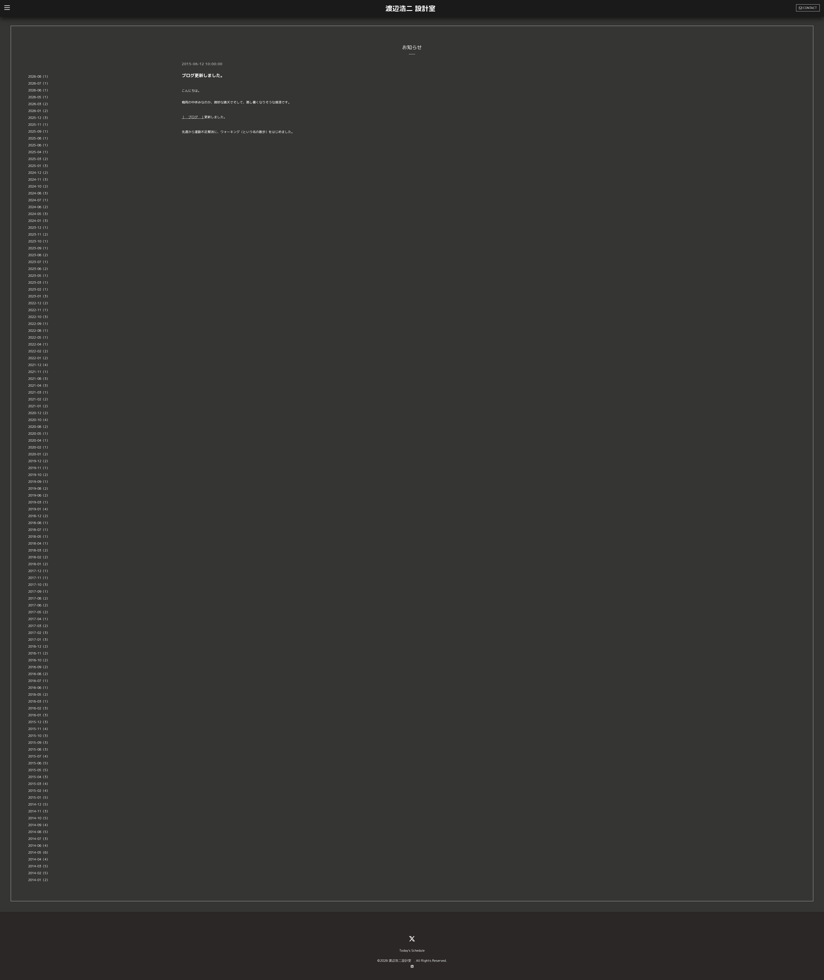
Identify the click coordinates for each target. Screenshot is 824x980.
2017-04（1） (39, 619)
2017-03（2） (39, 626)
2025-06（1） (39, 145)
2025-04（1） (39, 152)
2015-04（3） (39, 777)
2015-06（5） (39, 763)
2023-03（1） (39, 282)
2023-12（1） (39, 227)
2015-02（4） (39, 790)
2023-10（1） (39, 241)
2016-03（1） (39, 701)
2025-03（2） (39, 159)
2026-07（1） (39, 83)
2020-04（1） (39, 440)
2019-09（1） (39, 481)
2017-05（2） (39, 612)
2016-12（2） (39, 646)
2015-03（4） (39, 784)
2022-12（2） (39, 303)
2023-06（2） (39, 269)
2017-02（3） (39, 632)
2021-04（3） (39, 385)
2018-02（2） (39, 557)
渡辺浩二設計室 (401, 960)
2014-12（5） (39, 804)
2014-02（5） (39, 873)
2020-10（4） (39, 420)
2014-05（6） (39, 852)
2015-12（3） (39, 722)
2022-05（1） (39, 337)
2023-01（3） (39, 296)
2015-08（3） (39, 749)
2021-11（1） (39, 372)
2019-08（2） (39, 488)
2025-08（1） (39, 138)
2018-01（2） (39, 564)
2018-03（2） (39, 550)
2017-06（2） (39, 605)
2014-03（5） (39, 866)
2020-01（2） (39, 454)
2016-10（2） (39, 660)
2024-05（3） (39, 214)
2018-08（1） (39, 523)
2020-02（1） (39, 447)
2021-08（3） (39, 378)
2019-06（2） (39, 495)
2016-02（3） (39, 708)
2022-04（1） (39, 344)
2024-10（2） (39, 186)
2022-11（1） (39, 310)
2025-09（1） (39, 131)
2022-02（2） (39, 351)
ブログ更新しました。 (203, 75)
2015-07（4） (39, 756)
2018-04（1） (39, 543)
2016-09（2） (39, 667)
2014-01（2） (39, 880)
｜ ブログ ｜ (193, 117)
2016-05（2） (39, 694)
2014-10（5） (39, 818)
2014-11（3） (39, 811)
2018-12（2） (39, 516)
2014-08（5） (39, 832)
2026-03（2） (39, 104)
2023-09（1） (39, 248)
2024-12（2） (39, 172)
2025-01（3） (39, 166)
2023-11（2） (39, 234)
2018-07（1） (39, 529)
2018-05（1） (39, 536)
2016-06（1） (39, 687)
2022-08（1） (39, 330)
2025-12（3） (39, 117)
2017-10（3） (39, 584)
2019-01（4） (39, 509)
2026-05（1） (39, 97)
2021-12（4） (39, 365)
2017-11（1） (39, 578)
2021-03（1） (39, 392)
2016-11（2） (39, 653)
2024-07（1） (39, 200)
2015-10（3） (39, 735)
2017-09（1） (39, 591)
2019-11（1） (39, 468)
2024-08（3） (39, 193)
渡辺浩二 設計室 (410, 8)
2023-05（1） (39, 275)
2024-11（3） (39, 179)
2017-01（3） (39, 639)
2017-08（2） (39, 598)
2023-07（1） (39, 262)
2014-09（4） (39, 825)
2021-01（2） (39, 406)
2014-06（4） (39, 845)
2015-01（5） (39, 797)
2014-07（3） (39, 838)
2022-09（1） (39, 323)
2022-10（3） (39, 317)
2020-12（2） (39, 413)
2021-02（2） (39, 399)
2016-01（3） (39, 715)
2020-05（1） (39, 433)
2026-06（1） (39, 90)
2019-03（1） (39, 502)
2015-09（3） (39, 742)
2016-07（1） (39, 681)
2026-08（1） (39, 76)
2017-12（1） (39, 571)
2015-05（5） (39, 770)
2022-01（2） (39, 358)
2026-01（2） (39, 111)
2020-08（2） (39, 426)
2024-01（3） (39, 220)
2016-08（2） (39, 674)
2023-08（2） (39, 255)
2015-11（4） (39, 729)
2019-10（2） (39, 475)
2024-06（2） (39, 207)
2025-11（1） (39, 124)
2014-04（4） (39, 859)
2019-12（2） (39, 461)
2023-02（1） (39, 289)
